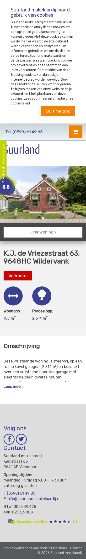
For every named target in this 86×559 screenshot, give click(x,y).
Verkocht (17, 276)
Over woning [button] (42, 232)
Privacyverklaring (17, 548)
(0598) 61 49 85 (24, 131)
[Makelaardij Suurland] (8, 169)
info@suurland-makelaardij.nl (33, 499)
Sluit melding (58, 111)
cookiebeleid (20, 103)
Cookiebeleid (40, 548)
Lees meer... (14, 386)
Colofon (76, 548)
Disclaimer (59, 548)
